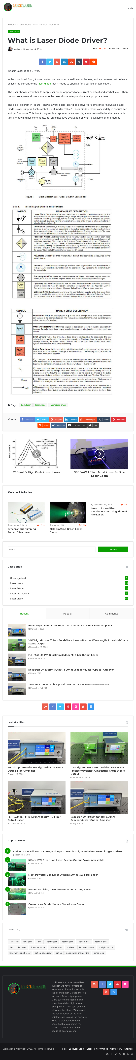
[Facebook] (42, 62)
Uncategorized (18, 578)
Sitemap (128, 1048)
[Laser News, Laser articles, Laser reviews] (18, 7)
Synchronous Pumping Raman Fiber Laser (22, 531)
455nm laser (67, 941)
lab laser (71, 947)
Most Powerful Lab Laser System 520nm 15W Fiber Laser (63, 874)
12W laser (13, 941)
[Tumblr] (79, 62)
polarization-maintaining (77, 953)
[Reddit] (93, 62)
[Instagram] (91, 706)
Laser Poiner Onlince (97, 1048)
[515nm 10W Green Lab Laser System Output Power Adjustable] (17, 865)
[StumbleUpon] (71, 62)
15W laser (27, 941)
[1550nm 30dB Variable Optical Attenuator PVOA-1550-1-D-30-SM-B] (17, 689)
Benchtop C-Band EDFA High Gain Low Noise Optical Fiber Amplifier (70, 625)
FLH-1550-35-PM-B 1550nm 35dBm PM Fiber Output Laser (63, 655)
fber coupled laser (17, 947)
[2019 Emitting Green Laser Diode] (68, 512)
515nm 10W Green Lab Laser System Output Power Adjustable (66, 860)
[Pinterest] (86, 62)
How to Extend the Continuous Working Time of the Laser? (109, 511)
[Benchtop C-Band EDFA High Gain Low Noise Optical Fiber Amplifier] (17, 630)
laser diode (44, 83)
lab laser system (86, 947)
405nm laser (51, 941)
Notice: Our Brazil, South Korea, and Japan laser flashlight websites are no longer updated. (68, 851)
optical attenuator (43, 953)
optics (59, 953)
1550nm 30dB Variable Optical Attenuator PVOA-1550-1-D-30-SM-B (68, 684)
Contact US (116, 1048)
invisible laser (56, 947)
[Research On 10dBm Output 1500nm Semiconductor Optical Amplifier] (17, 674)
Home (13, 24)
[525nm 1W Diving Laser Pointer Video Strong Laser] (17, 894)
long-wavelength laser (19, 953)
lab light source (106, 947)
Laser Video (16, 598)
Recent (24, 613)
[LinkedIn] (64, 62)
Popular (67, 613)
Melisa (17, 49)
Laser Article (17, 588)
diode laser (26, 405)
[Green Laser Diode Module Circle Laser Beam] (17, 909)
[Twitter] (49, 62)
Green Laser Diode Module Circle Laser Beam (56, 904)
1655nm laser (101, 941)
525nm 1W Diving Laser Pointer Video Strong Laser (59, 889)
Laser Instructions (19, 593)
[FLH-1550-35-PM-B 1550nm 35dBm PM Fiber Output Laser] (17, 660)
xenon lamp (99, 953)
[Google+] (57, 62)
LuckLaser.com (76, 1048)
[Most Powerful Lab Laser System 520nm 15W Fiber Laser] (17, 879)
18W (39, 941)
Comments (111, 613)
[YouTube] (83, 706)
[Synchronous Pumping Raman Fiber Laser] (26, 512)
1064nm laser (84, 941)
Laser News (24, 24)
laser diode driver (58, 405)
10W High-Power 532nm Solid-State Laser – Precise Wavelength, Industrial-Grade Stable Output (97, 770)
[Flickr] (75, 706)
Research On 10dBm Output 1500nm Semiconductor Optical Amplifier (71, 669)
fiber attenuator (38, 947)
